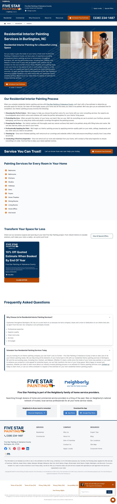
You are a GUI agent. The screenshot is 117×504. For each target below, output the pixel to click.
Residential (40, 432)
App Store (71, 413)
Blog (92, 436)
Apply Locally (68, 448)
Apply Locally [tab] (98, 8)
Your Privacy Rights (58, 490)
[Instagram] (18, 448)
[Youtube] (23, 448)
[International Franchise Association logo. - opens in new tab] (7, 454)
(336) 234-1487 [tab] (104, 17)
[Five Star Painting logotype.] (12, 8)
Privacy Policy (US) (44, 485)
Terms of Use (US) (16, 485)
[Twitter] (10, 448)
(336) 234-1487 (14, 435)
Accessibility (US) (73, 485)
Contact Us (67, 444)
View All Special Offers (100, 236)
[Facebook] (5, 448)
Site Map (93, 444)
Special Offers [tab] (109, 8)
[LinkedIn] (27, 448)
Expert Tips (94, 432)
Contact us (105, 364)
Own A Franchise (69, 440)
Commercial (40, 436)
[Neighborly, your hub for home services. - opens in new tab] (77, 383)
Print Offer (11, 274)
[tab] (7, 18)
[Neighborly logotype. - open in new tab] (6, 1)
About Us (66, 436)
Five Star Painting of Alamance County (60, 104)
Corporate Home (96, 448)
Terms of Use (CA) (30, 485)
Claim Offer (21, 280)
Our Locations (95, 440)
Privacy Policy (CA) (59, 485)
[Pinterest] (14, 448)
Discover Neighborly (35, 413)
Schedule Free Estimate (17, 84)
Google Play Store (89, 413)
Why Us (66, 432)
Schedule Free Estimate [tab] (80, 18)
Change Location (31, 10)
